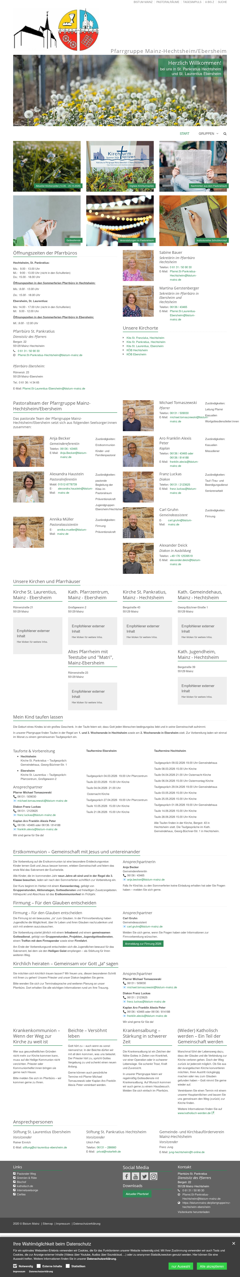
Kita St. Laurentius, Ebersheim (145, 346)
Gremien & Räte (27, 1178)
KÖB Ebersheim (136, 354)
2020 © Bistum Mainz (26, 1223)
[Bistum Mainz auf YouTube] (135, 1176)
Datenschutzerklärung (86, 1223)
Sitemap (48, 1223)
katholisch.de (25, 1186)
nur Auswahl (181, 1266)
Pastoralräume (167, 2)
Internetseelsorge (27, 1190)
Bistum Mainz (143, 2)
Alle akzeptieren (212, 1266)
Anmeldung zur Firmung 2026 (143, 944)
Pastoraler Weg (26, 1173)
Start (184, 133)
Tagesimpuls (192, 2)
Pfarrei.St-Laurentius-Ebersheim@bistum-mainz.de (53, 388)
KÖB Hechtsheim (137, 350)
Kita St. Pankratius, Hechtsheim (146, 342)
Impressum (63, 1223)
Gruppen (206, 133)
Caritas (21, 1194)
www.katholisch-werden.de (194, 1113)
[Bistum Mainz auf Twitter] (144, 1176)
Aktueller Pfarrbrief (137, 1194)
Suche (222, 2)
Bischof (21, 1182)
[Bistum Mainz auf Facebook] (126, 1176)
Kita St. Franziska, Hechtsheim (145, 338)
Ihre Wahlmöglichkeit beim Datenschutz (52, 1243)
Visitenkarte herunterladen (194, 1212)
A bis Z (209, 2)
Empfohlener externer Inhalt (33, 633)
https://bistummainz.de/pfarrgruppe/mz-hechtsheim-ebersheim (206, 1205)
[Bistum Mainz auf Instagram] (153, 1176)
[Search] (223, 133)
